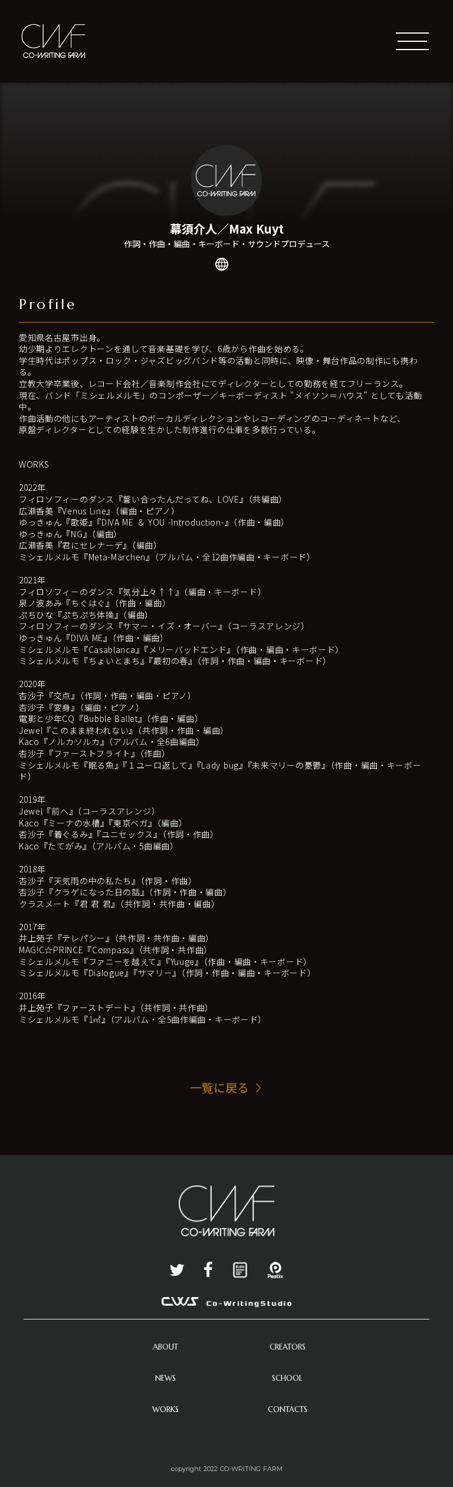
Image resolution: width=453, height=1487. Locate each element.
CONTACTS (287, 1409)
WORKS (165, 1409)
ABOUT (165, 1347)
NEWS (165, 1378)
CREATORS (288, 1347)
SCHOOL (287, 1378)
